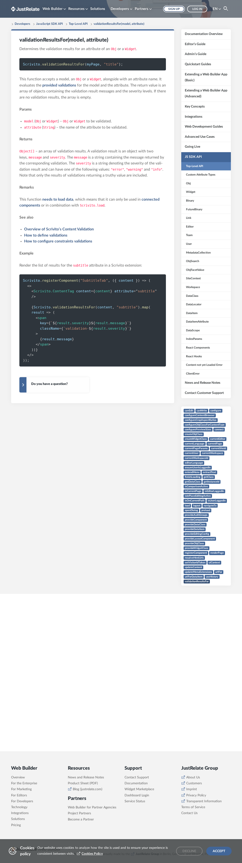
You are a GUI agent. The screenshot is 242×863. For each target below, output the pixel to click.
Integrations (20, 813)
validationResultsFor (197, 581)
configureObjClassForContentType (205, 424)
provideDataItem (194, 529)
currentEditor (217, 439)
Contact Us (189, 813)
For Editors (19, 795)
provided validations (59, 85)
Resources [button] (76, 9)
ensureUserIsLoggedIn (198, 467)
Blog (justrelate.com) (87, 789)
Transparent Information (204, 801)
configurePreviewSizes (198, 429)
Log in (197, 9)
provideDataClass (195, 524)
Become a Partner (81, 819)
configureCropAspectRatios (200, 420)
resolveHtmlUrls (194, 558)
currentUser (192, 453)
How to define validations (45, 235)
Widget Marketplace (139, 789)
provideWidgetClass (196, 548)
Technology (19, 807)
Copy (154, 64)
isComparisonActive (196, 486)
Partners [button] (141, 9)
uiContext (214, 562)
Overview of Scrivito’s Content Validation (59, 229)
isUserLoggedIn (217, 500)
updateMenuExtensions (198, 572)
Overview (18, 777)
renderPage (217, 553)
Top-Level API (78, 24)
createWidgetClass (196, 439)
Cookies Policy (92, 853)
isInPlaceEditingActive (198, 496)
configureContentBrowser (200, 415)
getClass (209, 477)
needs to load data (57, 199)
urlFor (218, 572)
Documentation (136, 783)
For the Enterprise (24, 783)
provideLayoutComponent (200, 538)
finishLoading (192, 477)
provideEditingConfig (197, 534)
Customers (194, 783)
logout (196, 505)
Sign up (174, 9)
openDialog (191, 510)
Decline (189, 851)
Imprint (191, 789)
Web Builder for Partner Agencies (92, 807)
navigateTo (210, 505)
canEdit (189, 410)
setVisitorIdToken (195, 562)
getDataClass (192, 481)
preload (205, 510)
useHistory (212, 576)
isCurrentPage (193, 491)
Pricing (16, 825)
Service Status (135, 801)
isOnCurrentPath (194, 500)
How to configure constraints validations (58, 241)
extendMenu (192, 472)
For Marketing (21, 789)
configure (215, 410)
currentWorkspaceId (196, 458)
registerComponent (196, 553)
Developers (22, 24)
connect (219, 429)
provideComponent (196, 519)
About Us (193, 777)
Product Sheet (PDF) (83, 783)
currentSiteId (218, 448)
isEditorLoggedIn (214, 491)
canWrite (202, 410)
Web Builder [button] (53, 9)
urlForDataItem (194, 576)
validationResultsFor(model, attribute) (119, 24)
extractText (209, 472)
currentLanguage (194, 443)
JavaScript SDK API (49, 24)
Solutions (97, 9)
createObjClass (194, 434)
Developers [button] (120, 9)
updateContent (193, 567)
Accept (219, 851)
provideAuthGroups (196, 515)
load (187, 505)
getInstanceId (211, 481)
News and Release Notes (86, 777)
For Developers (22, 801)
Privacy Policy (196, 795)
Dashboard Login (137, 795)
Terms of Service (193, 807)
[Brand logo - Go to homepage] (25, 9)
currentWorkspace (212, 453)
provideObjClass (194, 543)
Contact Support (137, 777)
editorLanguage (194, 463)
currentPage (215, 443)
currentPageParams (196, 448)
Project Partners (79, 813)
